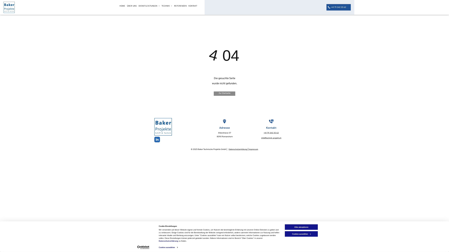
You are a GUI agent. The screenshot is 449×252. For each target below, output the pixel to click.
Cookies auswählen (167, 247)
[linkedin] (157, 140)
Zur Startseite (224, 93)
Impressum (253, 149)
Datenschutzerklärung (168, 241)
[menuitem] (122, 6)
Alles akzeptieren (301, 227)
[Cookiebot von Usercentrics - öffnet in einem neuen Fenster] (143, 247)
